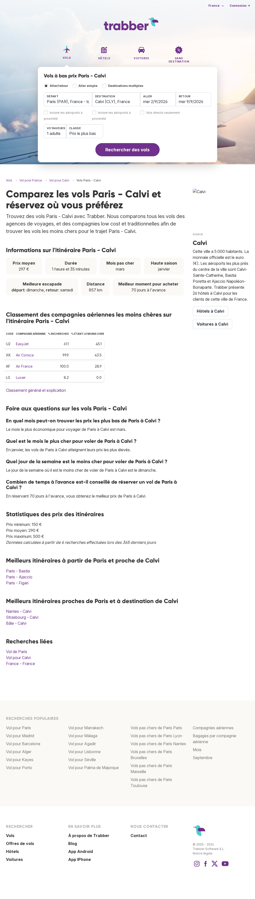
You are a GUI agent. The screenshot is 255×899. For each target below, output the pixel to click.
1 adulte (54, 133)
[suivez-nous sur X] (215, 866)
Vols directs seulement (163, 113)
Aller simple (87, 86)
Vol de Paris (16, 651)
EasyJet (22, 344)
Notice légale (202, 853)
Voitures (14, 859)
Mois (197, 749)
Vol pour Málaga (82, 735)
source (198, 234)
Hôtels (12, 851)
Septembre (202, 757)
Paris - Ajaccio (19, 576)
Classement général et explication (36, 390)
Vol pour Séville (82, 759)
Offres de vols (20, 843)
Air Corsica (25, 355)
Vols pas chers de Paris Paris (156, 727)
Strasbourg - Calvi (22, 617)
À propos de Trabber (88, 835)
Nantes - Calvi (18, 611)
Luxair (21, 377)
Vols (10, 835)
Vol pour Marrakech (85, 727)
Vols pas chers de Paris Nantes (158, 743)
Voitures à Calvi (212, 324)
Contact (138, 835)
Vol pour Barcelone (23, 743)
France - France (20, 663)
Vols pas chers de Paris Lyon (156, 735)
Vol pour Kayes (19, 759)
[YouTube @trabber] (224, 866)
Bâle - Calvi (16, 623)
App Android (80, 851)
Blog (72, 843)
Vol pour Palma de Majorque (93, 767)
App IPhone (79, 859)
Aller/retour (59, 86)
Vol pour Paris (18, 727)
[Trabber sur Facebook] (206, 866)
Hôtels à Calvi (210, 311)
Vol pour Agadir (82, 743)
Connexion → (240, 5)
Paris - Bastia (18, 570)
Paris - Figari (17, 582)
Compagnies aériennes (213, 727)
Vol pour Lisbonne (84, 751)
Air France (24, 366)
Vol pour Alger (18, 751)
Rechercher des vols (127, 149)
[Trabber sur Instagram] (197, 866)
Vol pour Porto (19, 767)
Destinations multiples (125, 86)
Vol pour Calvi (18, 657)
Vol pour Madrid (20, 735)
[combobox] (68, 99)
